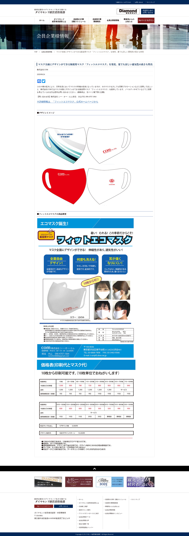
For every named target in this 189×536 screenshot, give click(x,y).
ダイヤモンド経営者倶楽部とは (59, 20)
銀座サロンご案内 (84, 510)
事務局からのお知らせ (129, 20)
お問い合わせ (139, 2)
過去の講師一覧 (84, 524)
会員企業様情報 (113, 20)
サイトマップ (151, 2)
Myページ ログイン (146, 20)
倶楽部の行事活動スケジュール (79, 20)
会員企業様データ (84, 517)
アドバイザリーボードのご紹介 (89, 513)
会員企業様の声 (84, 520)
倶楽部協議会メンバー (86, 527)
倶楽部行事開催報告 (97, 20)
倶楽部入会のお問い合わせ (148, 11)
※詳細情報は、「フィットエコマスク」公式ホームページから (67, 101)
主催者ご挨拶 (83, 506)
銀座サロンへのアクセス (124, 2)
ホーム (42, 20)
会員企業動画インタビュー (113, 513)
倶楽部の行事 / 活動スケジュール (115, 499)
